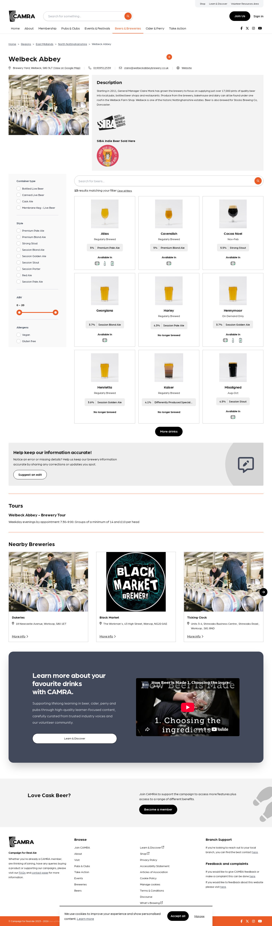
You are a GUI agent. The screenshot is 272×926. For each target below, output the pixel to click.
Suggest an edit (30, 474)
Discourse (146, 896)
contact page (40, 872)
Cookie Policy (148, 878)
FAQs (22, 872)
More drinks (169, 431)
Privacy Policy (148, 859)
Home (12, 43)
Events (78, 878)
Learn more (85, 919)
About (78, 853)
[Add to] (169, 57)
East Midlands (44, 43)
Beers (78, 890)
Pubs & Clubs (82, 865)
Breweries (80, 884)
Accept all (178, 916)
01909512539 (102, 67)
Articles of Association (154, 871)
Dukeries (18, 617)
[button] (263, 592)
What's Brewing (150, 902)
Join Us (239, 16)
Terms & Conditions (152, 890)
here (255, 852)
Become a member (158, 809)
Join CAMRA (82, 847)
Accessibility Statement (154, 865)
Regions (26, 43)
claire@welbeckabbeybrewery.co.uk (146, 67)
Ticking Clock (197, 617)
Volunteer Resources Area (245, 3)
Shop (202, 3)
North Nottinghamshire (72, 43)
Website (187, 67)
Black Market (109, 617)
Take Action (81, 871)
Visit (77, 859)
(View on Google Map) (66, 67)
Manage (199, 916)
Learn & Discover (218, 3)
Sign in (258, 16)
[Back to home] (22, 16)
